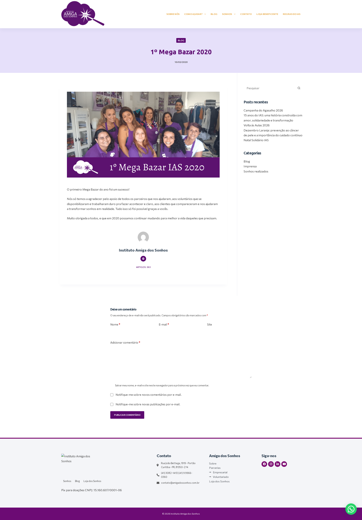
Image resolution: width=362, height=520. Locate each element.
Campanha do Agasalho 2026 (263, 110)
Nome (115, 324)
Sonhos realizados (256, 171)
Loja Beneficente (267, 14)
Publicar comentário (127, 414)
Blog (214, 14)
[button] (351, 509)
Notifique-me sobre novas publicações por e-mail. (148, 404)
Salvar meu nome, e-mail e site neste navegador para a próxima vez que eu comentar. (162, 385)
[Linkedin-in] (277, 464)
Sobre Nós (172, 14)
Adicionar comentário (125, 342)
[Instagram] (271, 464)
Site (209, 324)
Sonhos (227, 14)
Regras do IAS (291, 14)
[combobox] (269, 88)
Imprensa (250, 166)
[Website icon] (143, 259)
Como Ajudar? (193, 14)
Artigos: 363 (143, 267)
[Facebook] (264, 464)
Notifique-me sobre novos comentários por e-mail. (149, 394)
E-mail (164, 324)
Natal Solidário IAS (256, 140)
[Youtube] (284, 464)
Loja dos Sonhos (92, 481)
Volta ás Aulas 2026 (257, 125)
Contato (246, 14)
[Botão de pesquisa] (298, 87)
